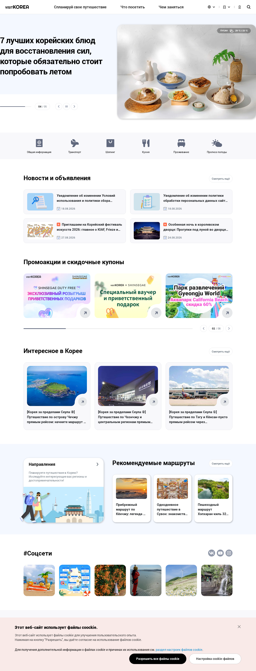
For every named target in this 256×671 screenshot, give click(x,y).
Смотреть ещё (221, 178)
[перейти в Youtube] (220, 553)
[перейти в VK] (211, 553)
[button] (203, 328)
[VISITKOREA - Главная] (17, 7)
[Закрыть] (239, 626)
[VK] (39, 580)
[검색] (249, 7)
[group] (52, 72)
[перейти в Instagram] (229, 553)
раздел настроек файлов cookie (179, 649)
